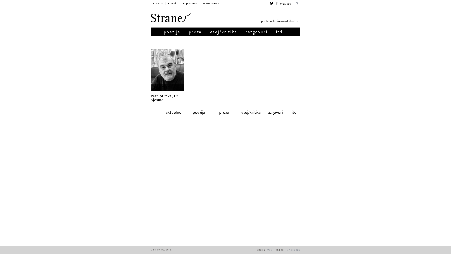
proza (195, 32)
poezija (172, 32)
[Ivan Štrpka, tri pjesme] (167, 70)
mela (270, 249)
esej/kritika (223, 32)
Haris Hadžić (293, 249)
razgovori (256, 32)
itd (279, 32)
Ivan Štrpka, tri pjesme (165, 97)
